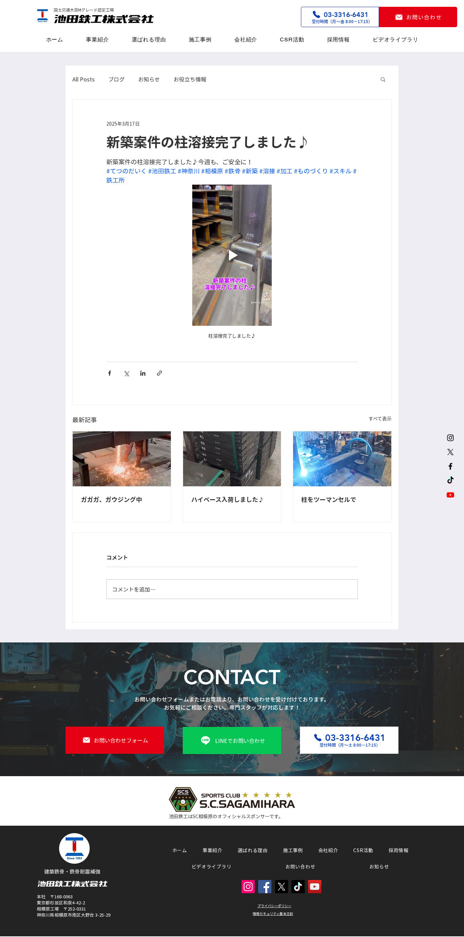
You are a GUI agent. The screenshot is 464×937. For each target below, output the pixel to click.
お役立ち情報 (190, 79)
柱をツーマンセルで (328, 499)
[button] (383, 79)
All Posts (83, 79)
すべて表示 (380, 418)
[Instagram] (450, 437)
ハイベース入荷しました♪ (227, 499)
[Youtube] (450, 494)
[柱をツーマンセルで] (342, 458)
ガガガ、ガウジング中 (111, 499)
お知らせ (149, 79)
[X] (450, 452)
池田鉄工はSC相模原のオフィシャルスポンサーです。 (226, 816)
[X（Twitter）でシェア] (126, 373)
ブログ (116, 79)
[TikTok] (450, 480)
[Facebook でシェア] (109, 373)
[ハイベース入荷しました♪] (232, 458)
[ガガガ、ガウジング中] (122, 458)
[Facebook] (450, 466)
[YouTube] (314, 886)
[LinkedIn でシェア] (143, 373)
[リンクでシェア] (159, 373)
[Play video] (232, 255)
